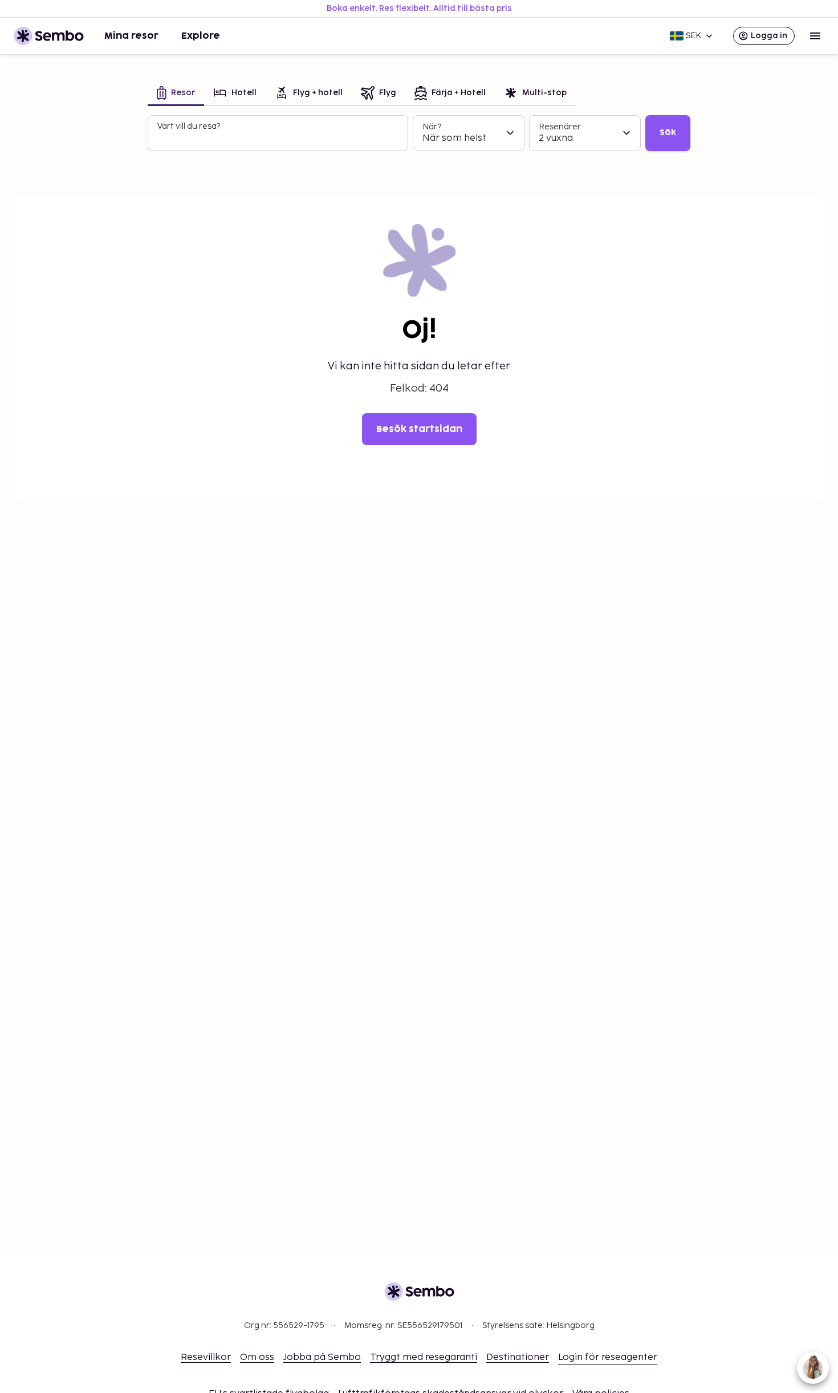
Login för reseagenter (607, 1357)
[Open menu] (815, 36)
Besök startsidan (419, 429)
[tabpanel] (419, 133)
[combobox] (279, 138)
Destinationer (517, 1357)
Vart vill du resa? (188, 126)
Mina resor (131, 35)
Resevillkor (206, 1357)
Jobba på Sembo (322, 1357)
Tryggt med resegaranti (423, 1357)
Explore (200, 35)
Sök (668, 132)
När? (431, 127)
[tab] (176, 94)
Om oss (257, 1357)
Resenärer (560, 127)
